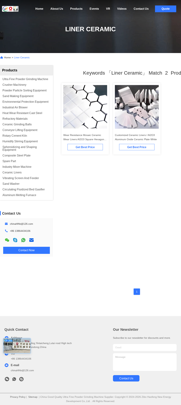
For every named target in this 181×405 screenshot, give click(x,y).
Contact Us (141, 8)
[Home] (10, 9)
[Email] (31, 240)
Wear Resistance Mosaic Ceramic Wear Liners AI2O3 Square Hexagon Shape (83, 139)
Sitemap (32, 396)
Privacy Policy (17, 396)
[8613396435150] (14, 380)
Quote (166, 8)
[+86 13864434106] (21, 380)
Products (76, 8)
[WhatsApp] (23, 240)
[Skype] (15, 240)
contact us (126, 378)
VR (108, 8)
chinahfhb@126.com (21, 223)
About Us (56, 8)
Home (39, 8)
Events (94, 8)
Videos (122, 8)
